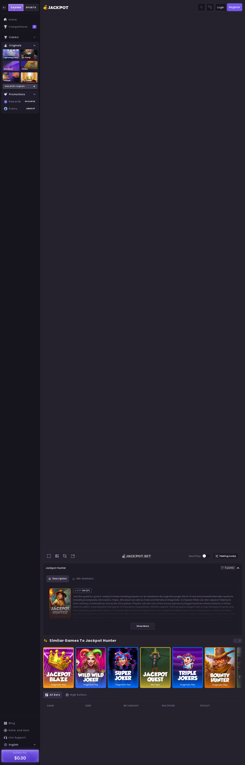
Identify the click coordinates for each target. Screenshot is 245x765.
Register (234, 7)
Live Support (17, 737)
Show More (142, 626)
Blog (12, 723)
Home (13, 19)
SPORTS (31, 7)
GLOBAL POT (20, 752)
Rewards (22, 101)
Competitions (22, 27)
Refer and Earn (19, 730)
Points (22, 108)
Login (220, 7)
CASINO (16, 7)
